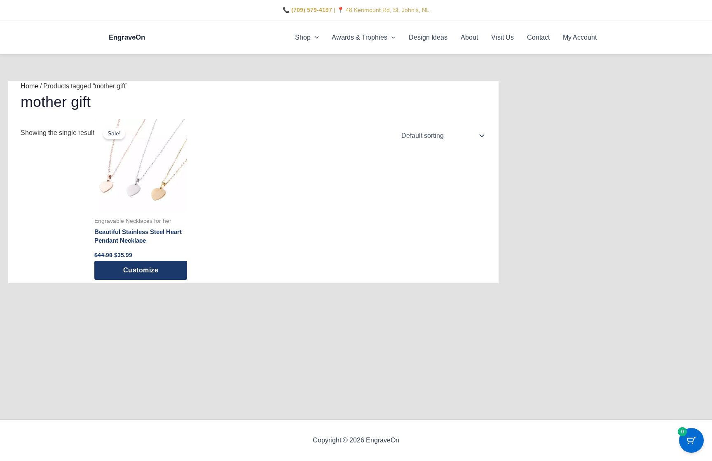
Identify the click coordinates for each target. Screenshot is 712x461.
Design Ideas (428, 37)
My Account (580, 37)
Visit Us (502, 37)
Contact (538, 37)
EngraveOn (127, 37)
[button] (315, 37)
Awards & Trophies (359, 37)
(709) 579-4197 (311, 10)
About (469, 37)
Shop (303, 37)
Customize (141, 270)
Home (29, 86)
